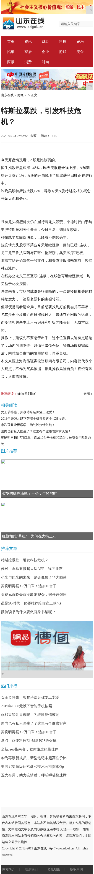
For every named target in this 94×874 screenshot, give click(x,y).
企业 (45, 52)
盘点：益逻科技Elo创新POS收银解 (29, 741)
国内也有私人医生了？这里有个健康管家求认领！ (36, 431)
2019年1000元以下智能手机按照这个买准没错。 (34, 418)
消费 (28, 62)
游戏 (62, 52)
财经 (45, 41)
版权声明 (76, 869)
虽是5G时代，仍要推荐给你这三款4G (31, 603)
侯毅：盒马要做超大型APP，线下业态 (32, 569)
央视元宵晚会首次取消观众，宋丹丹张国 (34, 595)
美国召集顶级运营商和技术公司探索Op (32, 766)
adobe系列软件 (27, 393)
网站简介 (8, 869)
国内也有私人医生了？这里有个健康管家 (34, 723)
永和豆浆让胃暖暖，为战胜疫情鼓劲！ (28, 425)
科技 (62, 41)
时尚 (45, 62)
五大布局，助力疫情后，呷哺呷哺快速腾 (34, 775)
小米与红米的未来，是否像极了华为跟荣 (34, 577)
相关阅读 (9, 405)
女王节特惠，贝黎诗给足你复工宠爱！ (28, 412)
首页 (10, 41)
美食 (80, 52)
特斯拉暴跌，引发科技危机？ (24, 560)
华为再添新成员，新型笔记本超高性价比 (34, 758)
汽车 (10, 52)
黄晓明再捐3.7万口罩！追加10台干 (29, 586)
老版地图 (53, 869)
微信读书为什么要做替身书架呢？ (28, 612)
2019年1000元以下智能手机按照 (26, 706)
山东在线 (7, 95)
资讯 (28, 41)
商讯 (10, 62)
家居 (28, 52)
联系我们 (31, 869)
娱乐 (80, 41)
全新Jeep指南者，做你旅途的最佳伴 (29, 749)
